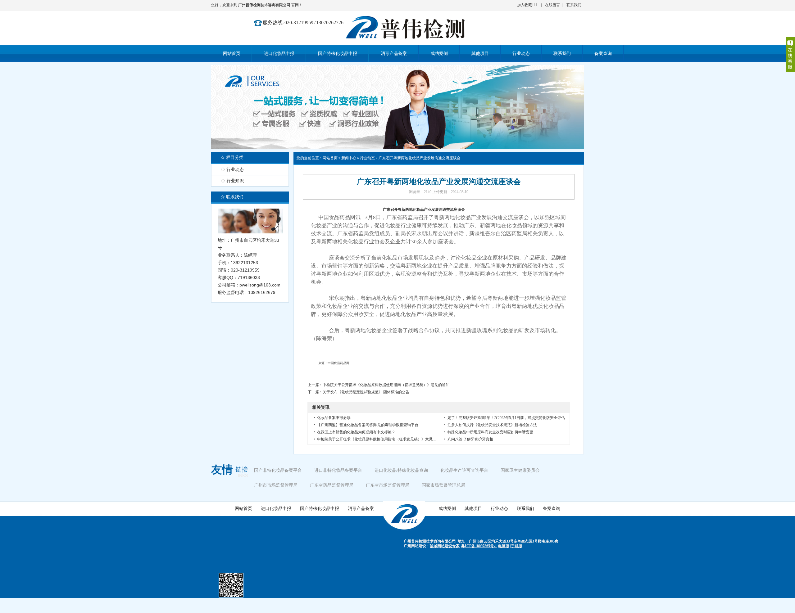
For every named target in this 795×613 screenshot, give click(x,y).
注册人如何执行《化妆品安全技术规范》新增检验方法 (492, 425)
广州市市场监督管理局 (276, 485)
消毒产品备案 (361, 508)
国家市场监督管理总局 (443, 485)
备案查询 (551, 508)
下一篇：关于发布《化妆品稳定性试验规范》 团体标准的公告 (358, 392)
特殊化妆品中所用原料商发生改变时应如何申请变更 (490, 432)
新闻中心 (348, 158)
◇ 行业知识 (232, 180)
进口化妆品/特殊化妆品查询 (401, 470)
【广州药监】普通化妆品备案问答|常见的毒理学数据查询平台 (367, 425)
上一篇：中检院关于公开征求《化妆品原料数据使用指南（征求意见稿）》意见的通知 (378, 385)
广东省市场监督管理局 (387, 485)
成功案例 (447, 508)
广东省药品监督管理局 (331, 485)
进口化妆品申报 (276, 508)
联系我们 (573, 5)
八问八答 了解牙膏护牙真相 (470, 439)
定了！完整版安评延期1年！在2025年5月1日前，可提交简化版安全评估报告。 (511, 418)
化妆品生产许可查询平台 (464, 470)
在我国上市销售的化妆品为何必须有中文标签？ (356, 432)
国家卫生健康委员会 (520, 470)
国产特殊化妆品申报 (319, 508)
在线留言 (552, 5)
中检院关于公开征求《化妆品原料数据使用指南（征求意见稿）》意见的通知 (380, 439)
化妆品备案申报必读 (334, 418)
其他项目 (473, 508)
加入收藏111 (527, 5)
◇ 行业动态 (232, 169)
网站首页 (330, 158)
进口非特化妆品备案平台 (338, 470)
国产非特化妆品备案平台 (278, 470)
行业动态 (367, 158)
